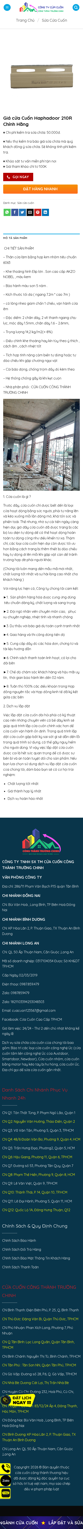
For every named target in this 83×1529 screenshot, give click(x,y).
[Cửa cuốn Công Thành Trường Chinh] (41, 7)
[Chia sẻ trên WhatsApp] (7, 212)
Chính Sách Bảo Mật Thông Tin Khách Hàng (36, 1258)
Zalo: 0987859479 (15, 993)
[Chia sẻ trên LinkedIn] (45, 212)
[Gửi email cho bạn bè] (30, 212)
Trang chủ (25, 20)
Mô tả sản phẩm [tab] (15, 238)
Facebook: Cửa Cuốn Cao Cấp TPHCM (32, 1019)
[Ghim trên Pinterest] (37, 212)
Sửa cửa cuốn (54, 20)
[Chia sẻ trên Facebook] (14, 212)
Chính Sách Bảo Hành (19, 1240)
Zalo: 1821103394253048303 (23, 1002)
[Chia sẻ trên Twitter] (22, 212)
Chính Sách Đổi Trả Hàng (21, 1249)
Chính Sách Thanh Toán (20, 1267)
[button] (7, 7)
